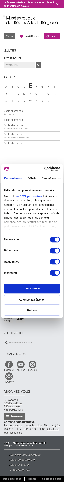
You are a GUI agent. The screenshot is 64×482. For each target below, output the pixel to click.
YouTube (21, 369)
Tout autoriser (32, 288)
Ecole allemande (13, 112)
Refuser (32, 310)
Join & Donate (32, 36)
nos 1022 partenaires (28, 196)
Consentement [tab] (13, 178)
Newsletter (16, 416)
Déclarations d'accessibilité (22, 459)
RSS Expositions (13, 403)
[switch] (55, 250)
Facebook (9, 369)
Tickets (54, 36)
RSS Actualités (12, 406)
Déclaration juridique (19, 464)
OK (38, 65)
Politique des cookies (19, 469)
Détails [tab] (32, 178)
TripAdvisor (9, 381)
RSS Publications (13, 409)
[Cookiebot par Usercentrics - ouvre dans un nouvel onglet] (45, 168)
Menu (9, 36)
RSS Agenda (11, 399)
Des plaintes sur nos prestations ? (25, 454)
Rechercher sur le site (6, 343)
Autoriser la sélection (32, 299)
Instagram (32, 369)
